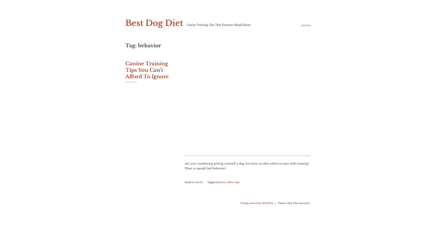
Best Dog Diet (154, 23)
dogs (237, 182)
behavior (220, 182)
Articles (306, 25)
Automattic (304, 203)
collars (230, 182)
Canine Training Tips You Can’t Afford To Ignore (147, 70)
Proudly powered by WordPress (256, 203)
